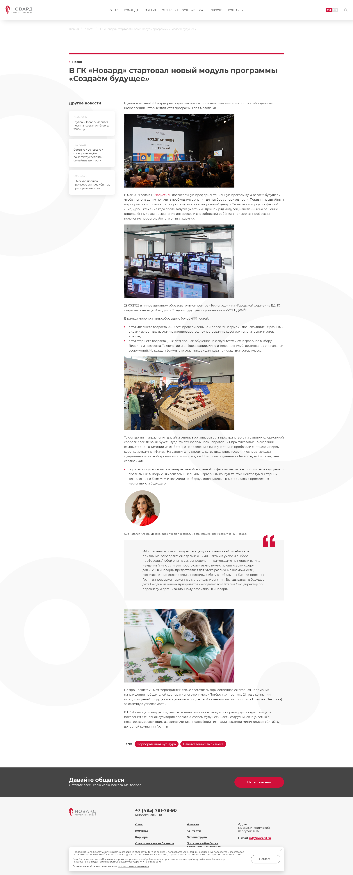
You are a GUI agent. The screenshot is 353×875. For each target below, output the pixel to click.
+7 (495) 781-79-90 (156, 810)
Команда (131, 10)
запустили (163, 195)
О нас (114, 10)
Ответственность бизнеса (182, 10)
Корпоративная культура (156, 744)
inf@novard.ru (260, 838)
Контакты (235, 10)
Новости (215, 10)
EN (335, 10)
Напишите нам (259, 782)
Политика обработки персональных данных (204, 845)
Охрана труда (197, 837)
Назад (77, 62)
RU (329, 10)
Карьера (150, 10)
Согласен (265, 859)
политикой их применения (133, 866)
